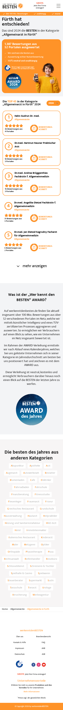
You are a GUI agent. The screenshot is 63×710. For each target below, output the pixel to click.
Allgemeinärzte (17, 609)
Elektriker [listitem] (46, 480)
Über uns (19, 637)
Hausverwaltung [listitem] (13, 516)
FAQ (43, 642)
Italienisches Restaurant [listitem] (22, 537)
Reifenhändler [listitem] (32, 559)
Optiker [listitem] (45, 544)
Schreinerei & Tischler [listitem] (42, 566)
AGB (43, 654)
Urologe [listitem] (46, 587)
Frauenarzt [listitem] (33, 501)
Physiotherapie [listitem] (34, 552)
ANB (43, 648)
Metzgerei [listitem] (29, 544)
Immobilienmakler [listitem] (36, 530)
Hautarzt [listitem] (32, 516)
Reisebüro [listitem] (51, 559)
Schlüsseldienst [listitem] (15, 566)
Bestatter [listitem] (50, 473)
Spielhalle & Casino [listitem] (21, 573)
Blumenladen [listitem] (17, 480)
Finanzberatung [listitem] (20, 494)
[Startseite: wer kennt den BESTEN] (13, 6)
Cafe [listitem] (32, 480)
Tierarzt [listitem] (32, 587)
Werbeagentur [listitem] (41, 595)
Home (5, 609)
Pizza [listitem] (50, 552)
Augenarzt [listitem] (11, 473)
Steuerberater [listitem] (15, 580)
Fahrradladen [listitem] (21, 487)
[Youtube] (44, 665)
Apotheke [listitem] (35, 466)
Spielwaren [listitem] (44, 573)
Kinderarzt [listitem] (47, 537)
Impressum (19, 648)
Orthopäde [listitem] (14, 552)
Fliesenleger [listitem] (14, 501)
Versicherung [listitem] (19, 595)
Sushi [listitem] (51, 580)
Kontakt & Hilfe (19, 642)
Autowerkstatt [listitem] (31, 473)
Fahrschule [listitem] (41, 487)
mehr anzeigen (35, 266)
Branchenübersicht (43, 637)
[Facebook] (33, 665)
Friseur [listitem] (49, 501)
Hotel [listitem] (18, 530)
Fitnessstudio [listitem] (42, 494)
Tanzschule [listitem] (16, 587)
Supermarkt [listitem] (35, 580)
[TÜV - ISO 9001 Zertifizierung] (20, 664)
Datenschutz (20, 654)
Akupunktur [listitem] (17, 466)
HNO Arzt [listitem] (51, 523)
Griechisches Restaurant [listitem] (20, 509)
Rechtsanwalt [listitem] (11, 559)
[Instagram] (39, 665)
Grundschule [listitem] (47, 509)
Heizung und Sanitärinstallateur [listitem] (22, 523)
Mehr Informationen (32, 692)
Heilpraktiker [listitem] (50, 516)
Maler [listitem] (15, 544)
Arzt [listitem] (48, 466)
